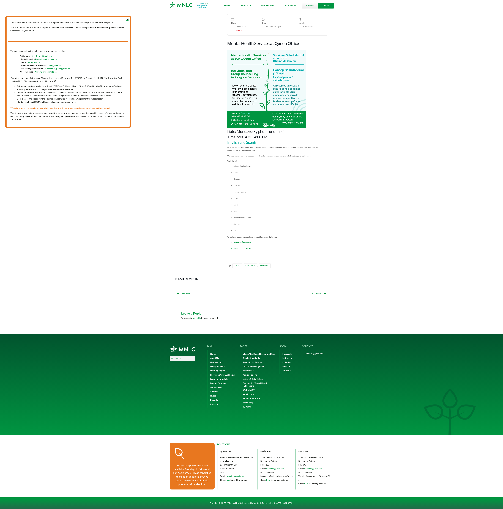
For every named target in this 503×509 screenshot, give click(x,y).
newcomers (250, 265)
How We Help (267, 5)
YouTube (286, 370)
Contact (214, 391)
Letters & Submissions (253, 379)
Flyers (213, 395)
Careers (214, 404)
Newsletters (248, 370)
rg (250, 242)
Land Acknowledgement (254, 366)
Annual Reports (250, 374)
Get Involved (290, 5)
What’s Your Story (251, 398)
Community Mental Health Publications (255, 384)
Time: (232, 137)
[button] (127, 19)
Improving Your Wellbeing (222, 374)
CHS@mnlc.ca (54, 65)
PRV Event (186, 293)
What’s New (248, 394)
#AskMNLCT (249, 390)
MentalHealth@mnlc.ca (46, 59)
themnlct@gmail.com (314, 353)
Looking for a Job (218, 383)
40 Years (247, 406)
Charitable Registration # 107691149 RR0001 (273, 503)
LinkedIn (286, 362)
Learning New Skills (219, 379)
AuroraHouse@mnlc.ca (45, 71)
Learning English (217, 370)
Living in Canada (217, 366)
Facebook (287, 354)
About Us (244, 5)
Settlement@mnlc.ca (42, 56)
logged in (197, 318)
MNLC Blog (248, 402)
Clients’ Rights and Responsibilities (259, 354)
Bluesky (286, 366)
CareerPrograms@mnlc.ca (57, 68)
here (228, 480)
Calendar (214, 400)
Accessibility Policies (252, 362)
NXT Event (316, 293)
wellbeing (264, 265)
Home (227, 5)
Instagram (287, 358)
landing (237, 265)
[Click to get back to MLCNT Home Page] (183, 349)
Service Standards (251, 358)
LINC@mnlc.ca (33, 62)
